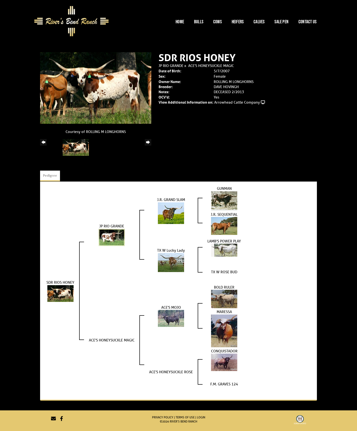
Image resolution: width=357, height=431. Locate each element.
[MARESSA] (224, 330)
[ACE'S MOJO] (171, 317)
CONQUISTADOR (224, 350)
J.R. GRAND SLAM (171, 199)
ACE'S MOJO (171, 307)
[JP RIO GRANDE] (112, 236)
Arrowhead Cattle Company (237, 102)
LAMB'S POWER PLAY (224, 241)
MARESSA (224, 311)
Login (201, 417)
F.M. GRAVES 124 (224, 383)
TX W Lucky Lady (171, 250)
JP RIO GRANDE (171, 65)
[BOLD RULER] (224, 298)
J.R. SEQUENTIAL (224, 214)
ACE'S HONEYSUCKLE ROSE (171, 371)
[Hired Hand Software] (300, 420)
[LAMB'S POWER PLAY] (224, 249)
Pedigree (50, 175)
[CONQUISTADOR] (224, 361)
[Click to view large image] (95, 87)
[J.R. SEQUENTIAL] (224, 225)
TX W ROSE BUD (224, 271)
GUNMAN (224, 188)
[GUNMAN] (224, 200)
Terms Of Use (185, 417)
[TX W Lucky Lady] (171, 261)
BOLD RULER (224, 287)
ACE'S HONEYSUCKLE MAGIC (211, 65)
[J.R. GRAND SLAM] (171, 212)
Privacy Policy (162, 417)
